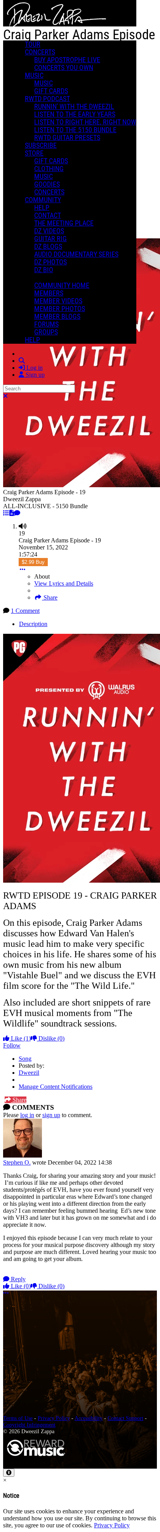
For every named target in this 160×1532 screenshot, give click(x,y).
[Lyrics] (11, 513)
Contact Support (125, 1418)
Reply (17, 1279)
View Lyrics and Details (63, 583)
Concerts (40, 52)
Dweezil (29, 1072)
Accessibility (89, 1418)
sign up (51, 1115)
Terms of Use (18, 1418)
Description (33, 624)
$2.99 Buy (33, 562)
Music (34, 75)
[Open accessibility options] (8, 1473)
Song (25, 1058)
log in (27, 1115)
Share (49, 597)
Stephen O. (17, 1162)
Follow (12, 1045)
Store (34, 153)
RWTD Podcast (47, 99)
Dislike (50, 1038)
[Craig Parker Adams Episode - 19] (6, 513)
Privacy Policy (54, 1418)
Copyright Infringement (29, 1425)
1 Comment (25, 610)
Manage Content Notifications (55, 1086)
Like (20, 1038)
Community (43, 200)
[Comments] (17, 513)
